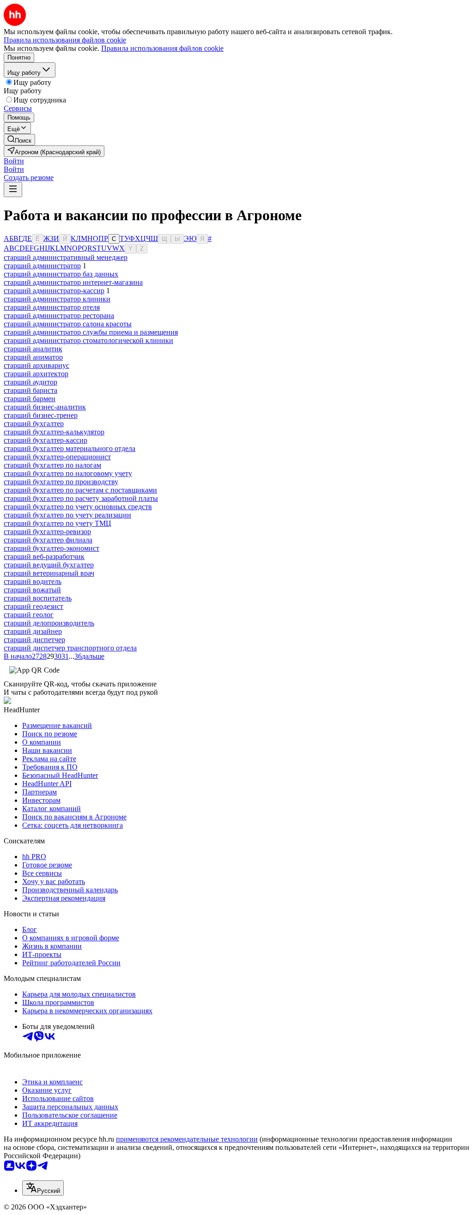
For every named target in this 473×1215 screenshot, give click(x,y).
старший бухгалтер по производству (61, 482)
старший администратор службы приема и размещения (91, 332)
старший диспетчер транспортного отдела (70, 648)
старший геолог (29, 615)
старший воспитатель (38, 598)
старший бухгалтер (34, 423)
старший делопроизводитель (49, 623)
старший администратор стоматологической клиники (88, 340)
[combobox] (43, 1188)
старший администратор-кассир (54, 291)
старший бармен (29, 399)
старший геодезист (33, 606)
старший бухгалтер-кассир (45, 440)
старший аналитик (33, 349)
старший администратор (42, 266)
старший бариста (30, 390)
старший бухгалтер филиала (48, 540)
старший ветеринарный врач (49, 573)
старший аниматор (33, 357)
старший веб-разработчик (44, 556)
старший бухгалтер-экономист (51, 548)
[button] (14, 161)
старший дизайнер (33, 631)
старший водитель (32, 581)
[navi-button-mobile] (13, 189)
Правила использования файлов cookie (162, 48)
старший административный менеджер (65, 257)
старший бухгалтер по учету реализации (67, 515)
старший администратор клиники (57, 299)
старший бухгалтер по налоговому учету (68, 473)
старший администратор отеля (52, 307)
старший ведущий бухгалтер (49, 565)
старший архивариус (36, 365)
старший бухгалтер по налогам (52, 465)
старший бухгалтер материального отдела (69, 448)
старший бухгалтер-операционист (57, 457)
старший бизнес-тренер (41, 415)
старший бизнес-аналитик (45, 407)
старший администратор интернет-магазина (73, 282)
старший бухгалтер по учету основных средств (78, 507)
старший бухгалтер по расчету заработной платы (81, 498)
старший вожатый (32, 590)
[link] (19, 139)
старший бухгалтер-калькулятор (54, 432)
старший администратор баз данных (61, 274)
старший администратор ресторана (59, 315)
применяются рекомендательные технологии (187, 1139)
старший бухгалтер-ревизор (47, 531)
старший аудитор (30, 382)
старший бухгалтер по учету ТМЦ (57, 523)
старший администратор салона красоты (68, 324)
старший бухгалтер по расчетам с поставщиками (80, 490)
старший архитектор (36, 374)
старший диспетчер (34, 640)
